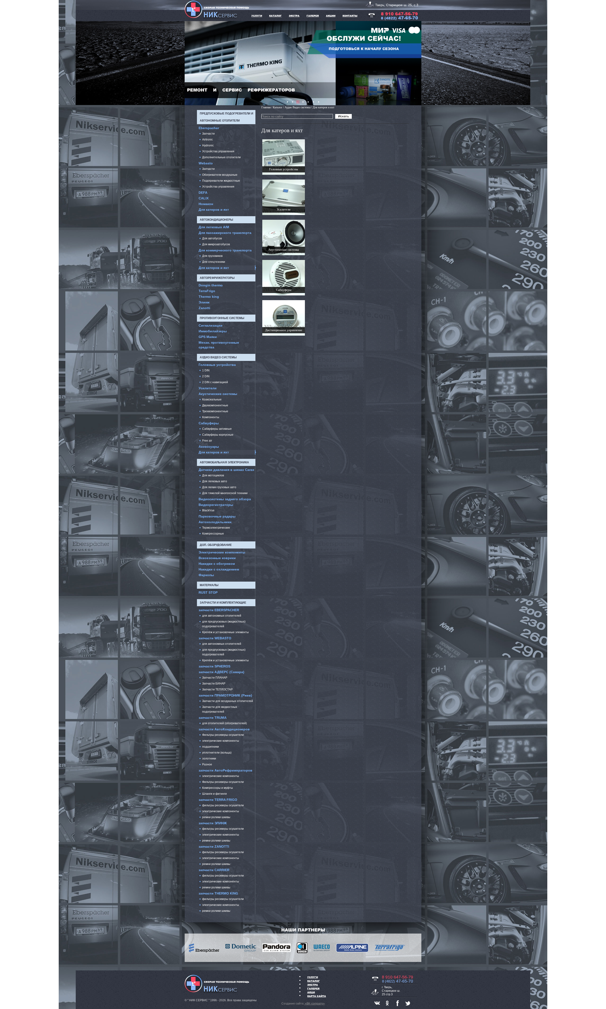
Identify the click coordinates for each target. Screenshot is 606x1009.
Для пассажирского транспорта (225, 233)
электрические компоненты (220, 740)
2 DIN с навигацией (215, 382)
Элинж (204, 302)
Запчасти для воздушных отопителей (227, 701)
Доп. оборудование (216, 545)
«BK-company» (314, 1003)
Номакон (206, 204)
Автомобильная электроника (224, 462)
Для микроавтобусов (216, 244)
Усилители (208, 388)
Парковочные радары (217, 516)
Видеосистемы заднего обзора (225, 499)
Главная (266, 107)
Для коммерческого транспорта (225, 250)
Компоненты (210, 417)
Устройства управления (218, 151)
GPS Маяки (208, 337)
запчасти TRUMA (213, 717)
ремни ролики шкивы (216, 817)
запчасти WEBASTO (215, 638)
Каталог (313, 981)
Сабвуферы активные (217, 428)
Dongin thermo (211, 285)
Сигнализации (211, 325)
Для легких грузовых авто (219, 487)
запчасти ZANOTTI (214, 846)
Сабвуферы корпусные (217, 434)
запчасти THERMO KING (218, 893)
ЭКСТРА (294, 15)
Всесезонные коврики (217, 558)
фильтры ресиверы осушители (223, 805)
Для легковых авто (214, 481)
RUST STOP (208, 592)
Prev (191, 63)
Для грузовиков (212, 256)
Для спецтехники (213, 261)
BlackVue (208, 510)
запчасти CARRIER (214, 870)
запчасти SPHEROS (214, 666)
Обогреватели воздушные (219, 174)
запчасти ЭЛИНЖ (213, 823)
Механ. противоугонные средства (219, 345)
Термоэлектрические (216, 527)
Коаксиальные (212, 399)
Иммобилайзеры (213, 331)
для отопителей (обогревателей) (224, 723)
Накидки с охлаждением (219, 569)
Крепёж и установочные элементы (225, 632)
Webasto (206, 163)
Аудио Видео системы (218, 357)
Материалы (209, 585)
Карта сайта (316, 996)
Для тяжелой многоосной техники (225, 493)
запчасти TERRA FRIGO (218, 800)
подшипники (210, 746)
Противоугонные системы (222, 318)
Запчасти (208, 133)
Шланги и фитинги (214, 793)
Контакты (350, 15)
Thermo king (209, 296)
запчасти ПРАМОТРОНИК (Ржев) (225, 695)
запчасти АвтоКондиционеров (224, 729)
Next (415, 63)
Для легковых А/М (214, 227)
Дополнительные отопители (221, 157)
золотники (209, 758)
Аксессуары (209, 446)
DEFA (203, 192)
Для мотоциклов (213, 475)
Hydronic (208, 145)
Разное (207, 764)
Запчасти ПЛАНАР (214, 677)
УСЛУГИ (256, 15)
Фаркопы (206, 575)
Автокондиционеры (216, 219)
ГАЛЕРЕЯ (313, 15)
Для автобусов (212, 238)
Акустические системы (218, 394)
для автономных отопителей (221, 615)
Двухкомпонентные (215, 405)
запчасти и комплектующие (223, 602)
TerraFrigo (207, 291)
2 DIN (205, 376)
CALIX (204, 198)
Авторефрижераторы (217, 278)
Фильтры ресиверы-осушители (223, 735)
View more (283, 157)
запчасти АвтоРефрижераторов (225, 770)
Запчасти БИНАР (213, 683)
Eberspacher (209, 128)
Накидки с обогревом (217, 564)
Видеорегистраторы (216, 505)
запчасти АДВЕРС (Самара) (221, 672)
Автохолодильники (215, 522)
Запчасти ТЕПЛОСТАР (217, 689)
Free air (207, 440)
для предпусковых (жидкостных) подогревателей (223, 624)
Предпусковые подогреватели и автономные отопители (226, 117)
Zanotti (204, 308)
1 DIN (205, 370)
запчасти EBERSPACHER (219, 610)
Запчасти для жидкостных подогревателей (219, 709)
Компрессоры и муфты (217, 788)
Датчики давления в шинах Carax (226, 470)
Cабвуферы (209, 423)
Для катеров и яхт (214, 209)
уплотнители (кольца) (217, 752)
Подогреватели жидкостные (221, 180)
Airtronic (207, 139)
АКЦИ (311, 992)
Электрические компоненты (222, 552)
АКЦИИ (330, 15)
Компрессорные (213, 533)
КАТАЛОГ (275, 15)
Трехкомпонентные (215, 411)
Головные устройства (217, 365)
